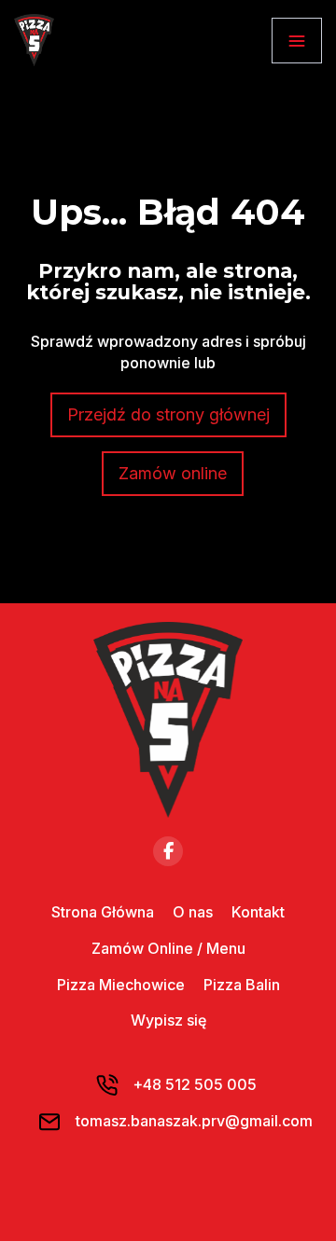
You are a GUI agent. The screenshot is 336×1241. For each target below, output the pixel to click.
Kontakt (258, 912)
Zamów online (173, 473)
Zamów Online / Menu (168, 948)
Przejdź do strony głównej (168, 414)
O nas (193, 912)
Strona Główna (102, 912)
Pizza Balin (241, 984)
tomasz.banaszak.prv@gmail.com (194, 1120)
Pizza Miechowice (121, 984)
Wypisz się (168, 1020)
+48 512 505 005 (195, 1084)
